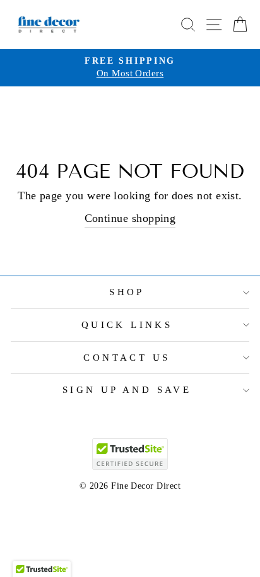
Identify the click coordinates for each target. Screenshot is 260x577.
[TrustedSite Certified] (130, 454)
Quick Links (127, 325)
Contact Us (126, 358)
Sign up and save (127, 390)
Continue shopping (130, 218)
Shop (127, 292)
